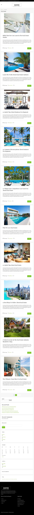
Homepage (19, 498)
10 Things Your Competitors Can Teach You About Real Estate (10, 412)
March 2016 (3, 463)
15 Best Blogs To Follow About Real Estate (15, 302)
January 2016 (4, 466)
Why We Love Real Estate (10, 228)
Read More (29, 48)
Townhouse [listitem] (3, 501)
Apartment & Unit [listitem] (4, 500)
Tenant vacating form (21, 504)
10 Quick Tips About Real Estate (12, 265)
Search (3, 398)
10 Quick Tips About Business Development (15, 112)
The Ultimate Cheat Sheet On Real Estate (15, 379)
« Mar (2, 456)
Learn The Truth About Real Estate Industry (16, 75)
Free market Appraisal (21, 500)
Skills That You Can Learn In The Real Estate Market (9, 406)
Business (10, 352)
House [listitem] (2, 498)
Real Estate (10, 122)
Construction (10, 85)
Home (2, 9)
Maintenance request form (21, 501)
